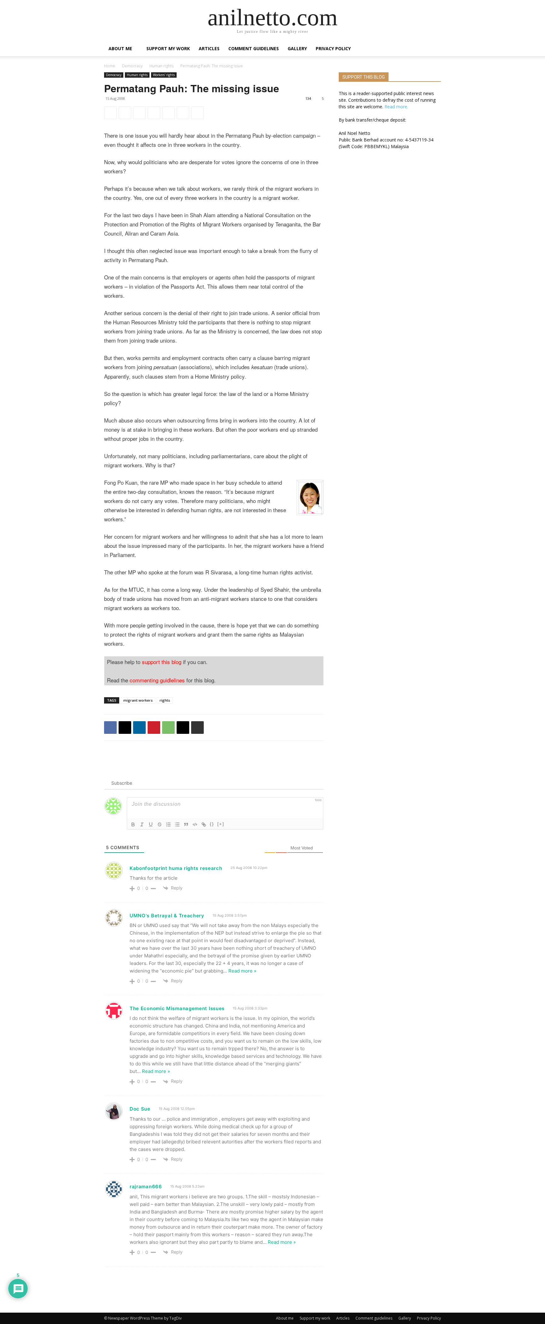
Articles (209, 48)
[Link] (203, 824)
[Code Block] (194, 824)
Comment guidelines (253, 48)
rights (165, 700)
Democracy (132, 66)
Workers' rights (164, 75)
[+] (220, 824)
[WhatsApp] (168, 112)
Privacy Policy (333, 48)
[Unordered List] (177, 824)
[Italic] (142, 824)
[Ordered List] (168, 824)
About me (120, 48)
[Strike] (159, 824)
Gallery (297, 48)
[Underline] (150, 824)
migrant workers (138, 700)
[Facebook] (110, 112)
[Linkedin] (139, 112)
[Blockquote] (186, 824)
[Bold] (133, 824)
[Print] (197, 112)
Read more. (396, 107)
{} (212, 824)
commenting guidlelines (157, 680)
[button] (433, 49)
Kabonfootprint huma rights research (176, 868)
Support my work (168, 48)
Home (109, 66)
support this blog (161, 662)
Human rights (161, 66)
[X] (125, 112)
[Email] (183, 112)
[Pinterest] (154, 112)
